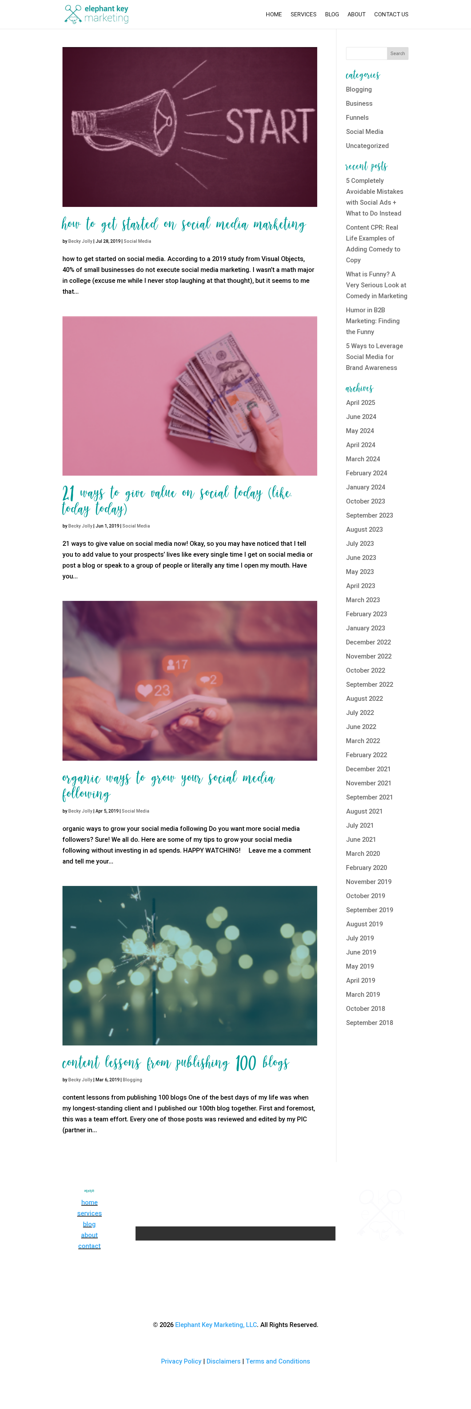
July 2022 (360, 713)
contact (89, 1246)
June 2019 (361, 952)
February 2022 (366, 755)
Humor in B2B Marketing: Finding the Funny (373, 321)
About (357, 15)
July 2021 (360, 825)
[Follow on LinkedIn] (255, 1193)
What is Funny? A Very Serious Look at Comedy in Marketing (377, 285)
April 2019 (360, 980)
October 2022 (365, 670)
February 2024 (366, 473)
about (89, 1235)
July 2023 (360, 543)
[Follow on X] (242, 1193)
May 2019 (360, 966)
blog (89, 1224)
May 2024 (360, 431)
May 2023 (360, 572)
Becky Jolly (80, 241)
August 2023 (364, 529)
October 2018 (365, 1008)
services (89, 1213)
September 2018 (369, 1023)
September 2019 (369, 910)
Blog (332, 15)
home (89, 1202)
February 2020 (366, 868)
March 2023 (363, 600)
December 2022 (368, 642)
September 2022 (369, 684)
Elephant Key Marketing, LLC (216, 1325)
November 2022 (369, 656)
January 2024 (365, 487)
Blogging (132, 1079)
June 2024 (361, 417)
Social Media (137, 241)
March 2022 (363, 741)
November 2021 (369, 783)
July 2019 (360, 938)
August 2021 (364, 811)
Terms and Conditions (278, 1361)
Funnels (357, 117)
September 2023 (369, 515)
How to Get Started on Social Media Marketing (184, 225)
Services (304, 15)
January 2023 (365, 628)
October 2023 (365, 501)
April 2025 (360, 402)
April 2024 (360, 445)
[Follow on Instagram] (229, 1193)
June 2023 (361, 557)
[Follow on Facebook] (216, 1193)
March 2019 (363, 994)
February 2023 (366, 614)
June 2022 (361, 727)
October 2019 (365, 896)
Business (359, 103)
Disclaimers (224, 1361)
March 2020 (363, 853)
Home (274, 15)
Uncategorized (367, 146)
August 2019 (364, 924)
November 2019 (369, 882)
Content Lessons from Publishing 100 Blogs (175, 1063)
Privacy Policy (181, 1361)
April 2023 (360, 586)
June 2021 (361, 839)
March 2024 (363, 459)
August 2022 (364, 698)
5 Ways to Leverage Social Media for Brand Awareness (374, 357)
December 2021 (368, 769)
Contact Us (391, 15)
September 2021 (369, 797)
